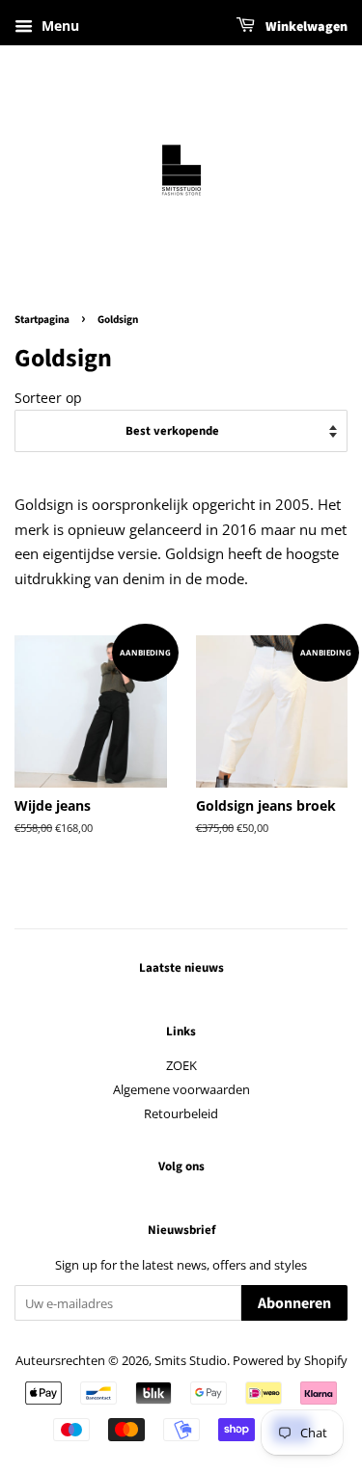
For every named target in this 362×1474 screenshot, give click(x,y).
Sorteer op (48, 398)
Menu (58, 25)
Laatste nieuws (181, 968)
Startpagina (42, 319)
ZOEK (181, 1065)
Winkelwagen (305, 27)
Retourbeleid (181, 1113)
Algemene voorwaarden (181, 1089)
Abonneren (294, 1303)
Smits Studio (190, 1360)
